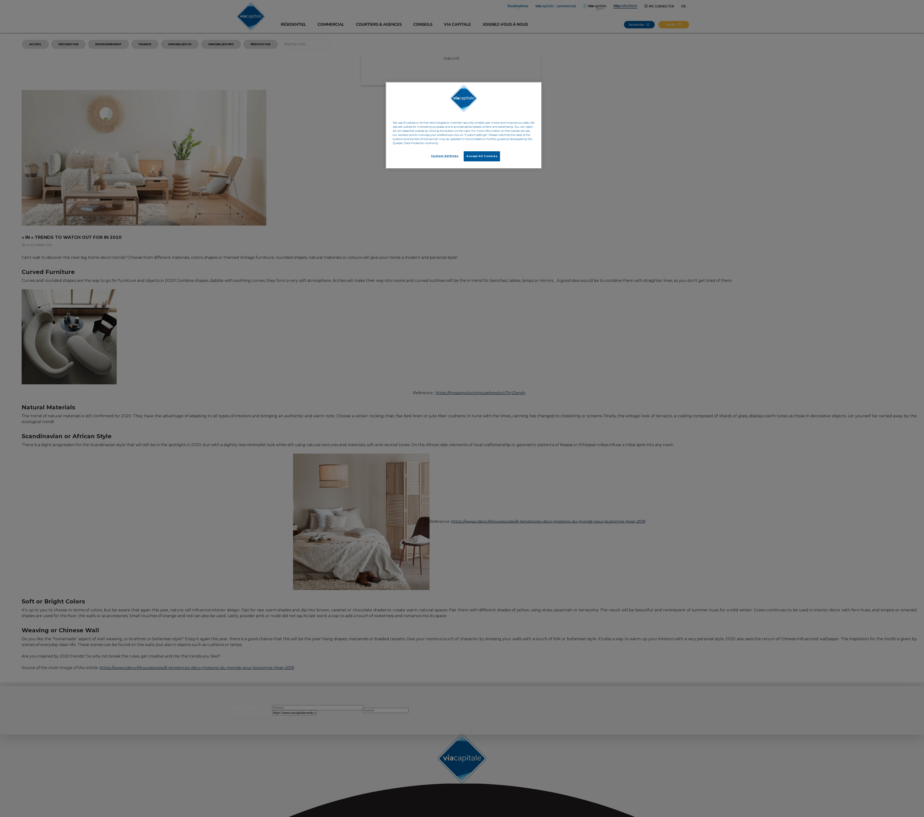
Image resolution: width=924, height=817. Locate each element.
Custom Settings (445, 156)
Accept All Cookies (481, 156)
